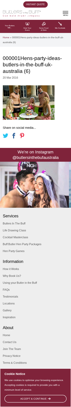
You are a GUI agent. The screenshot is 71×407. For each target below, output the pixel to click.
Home (6, 37)
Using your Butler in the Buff (20, 282)
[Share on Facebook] (14, 136)
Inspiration (9, 317)
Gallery (7, 310)
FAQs (6, 289)
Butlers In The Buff (14, 223)
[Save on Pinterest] (22, 136)
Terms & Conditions (15, 362)
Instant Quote (35, 4)
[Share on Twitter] (5, 136)
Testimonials (10, 296)
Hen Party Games (13, 251)
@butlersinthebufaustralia (35, 157)
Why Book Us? (12, 275)
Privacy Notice (12, 355)
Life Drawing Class (14, 230)
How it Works (11, 269)
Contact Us (9, 342)
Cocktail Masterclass (15, 237)
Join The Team (12, 349)
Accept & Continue (33, 398)
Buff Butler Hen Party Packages (22, 244)
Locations (9, 303)
